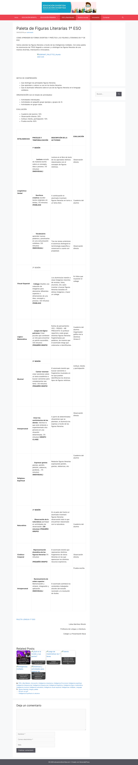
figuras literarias (24, 689)
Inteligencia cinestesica (45, 683)
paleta (36, 689)
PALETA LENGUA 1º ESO (25, 619)
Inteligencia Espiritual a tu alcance (29, 693)
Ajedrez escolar (83, 17)
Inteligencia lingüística (56, 685)
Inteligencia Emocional (61, 683)
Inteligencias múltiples (68, 687)
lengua (31, 689)
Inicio (16, 17)
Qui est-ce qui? (23, 691)
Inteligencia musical (22, 687)
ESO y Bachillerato (68, 17)
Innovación (95, 17)
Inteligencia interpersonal (24, 685)
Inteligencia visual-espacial (52, 687)
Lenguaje (79, 687)
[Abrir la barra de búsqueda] (122, 17)
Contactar (106, 17)
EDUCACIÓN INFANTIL (29, 17)
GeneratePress (85, 762)
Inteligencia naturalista (36, 687)
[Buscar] (119, 94)
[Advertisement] (108, 54)
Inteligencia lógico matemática (73, 685)
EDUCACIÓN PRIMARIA (48, 17)
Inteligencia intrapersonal (40, 685)
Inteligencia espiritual (74, 683)
